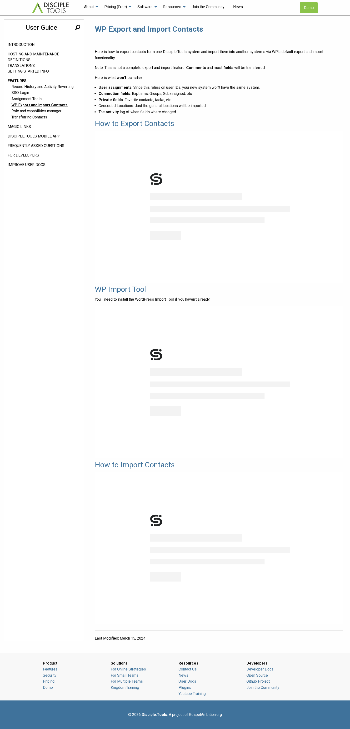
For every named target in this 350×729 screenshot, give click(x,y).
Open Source (257, 675)
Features (50, 669)
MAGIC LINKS (19, 126)
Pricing (49, 681)
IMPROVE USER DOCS (26, 164)
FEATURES (17, 80)
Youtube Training (192, 693)
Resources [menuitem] (172, 7)
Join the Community (262, 687)
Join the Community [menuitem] (208, 7)
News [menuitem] (238, 7)
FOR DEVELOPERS (23, 155)
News (183, 675)
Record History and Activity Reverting (42, 86)
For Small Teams (125, 675)
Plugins (185, 687)
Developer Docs (260, 669)
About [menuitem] (89, 7)
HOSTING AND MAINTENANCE (33, 54)
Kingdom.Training (125, 687)
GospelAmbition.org (205, 714)
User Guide (41, 27)
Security (49, 675)
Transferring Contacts (29, 117)
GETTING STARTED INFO (28, 71)
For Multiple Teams (127, 681)
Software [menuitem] (145, 7)
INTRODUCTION (21, 44)
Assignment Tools (26, 99)
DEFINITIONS (19, 60)
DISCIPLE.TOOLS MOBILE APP (34, 136)
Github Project (258, 681)
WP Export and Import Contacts (39, 105)
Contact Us (188, 669)
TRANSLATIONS (21, 65)
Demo (309, 7)
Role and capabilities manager (36, 111)
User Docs (187, 681)
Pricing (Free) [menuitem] (115, 7)
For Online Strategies (128, 669)
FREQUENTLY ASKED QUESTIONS (36, 145)
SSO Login (20, 92)
